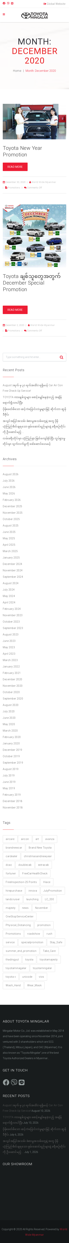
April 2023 (9, 653)
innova (33, 890)
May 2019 (9, 788)
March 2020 (10, 730)
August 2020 (11, 705)
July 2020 (9, 711)
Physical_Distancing (18, 925)
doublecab (25, 864)
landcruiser (13, 899)
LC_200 (49, 899)
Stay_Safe (56, 942)
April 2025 (9, 544)
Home (17, 71)
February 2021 (12, 672)
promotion (44, 925)
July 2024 (9, 589)
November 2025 (13, 512)
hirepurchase (14, 890)
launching (32, 899)
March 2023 (10, 660)
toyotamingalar (42, 968)
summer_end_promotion (21, 950)
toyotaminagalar (16, 968)
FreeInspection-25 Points (21, 882)
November (41, 907)
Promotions (14, 187)
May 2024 (9, 596)
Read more (15, 166)
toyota (29, 959)
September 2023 (13, 628)
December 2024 (12, 564)
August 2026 (11, 474)
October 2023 (11, 621)
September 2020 (13, 698)
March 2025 (10, 551)
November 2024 (13, 570)
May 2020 (9, 724)
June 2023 (9, 640)
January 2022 (11, 666)
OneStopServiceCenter (19, 916)
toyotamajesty (49, 959)
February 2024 (12, 608)
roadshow (33, 933)
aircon (25, 839)
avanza (49, 839)
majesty (11, 907)
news (25, 907)
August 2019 (11, 769)
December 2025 (12, 506)
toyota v (11, 976)
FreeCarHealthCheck (34, 873)
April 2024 (9, 602)
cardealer (11, 856)
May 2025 (9, 538)
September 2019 (13, 762)
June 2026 (9, 487)
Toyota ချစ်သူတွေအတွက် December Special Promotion (32, 282)
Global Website (56, 3)
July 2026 (9, 480)
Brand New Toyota (40, 847)
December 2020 (12, 679)
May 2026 (9, 493)
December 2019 (12, 749)
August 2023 (11, 634)
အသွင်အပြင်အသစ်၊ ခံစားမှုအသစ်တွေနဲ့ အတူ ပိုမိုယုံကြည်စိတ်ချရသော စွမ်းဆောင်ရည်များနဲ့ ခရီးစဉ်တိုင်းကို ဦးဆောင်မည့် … (34, 426)
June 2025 (9, 531)
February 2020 (12, 737)
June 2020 (9, 717)
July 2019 (9, 775)
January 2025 (11, 557)
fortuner (11, 873)
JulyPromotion (52, 890)
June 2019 (9, 781)
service (10, 942)
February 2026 (12, 499)
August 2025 (11, 525)
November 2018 (13, 807)
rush (49, 933)
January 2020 (11, 743)
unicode (27, 976)
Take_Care (49, 950)
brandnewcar (14, 847)
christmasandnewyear (38, 856)
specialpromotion (32, 942)
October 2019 (11, 756)
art (37, 839)
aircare (10, 839)
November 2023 (13, 615)
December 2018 (12, 801)
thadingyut (12, 959)
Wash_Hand (13, 985)
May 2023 (9, 647)
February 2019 (12, 794)
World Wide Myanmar (43, 182)
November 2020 (13, 685)
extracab (43, 864)
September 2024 (13, 576)
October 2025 (11, 519)
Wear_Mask (34, 985)
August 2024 (11, 583)
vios (41, 976)
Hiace (46, 882)
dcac (9, 864)
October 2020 (11, 692)
